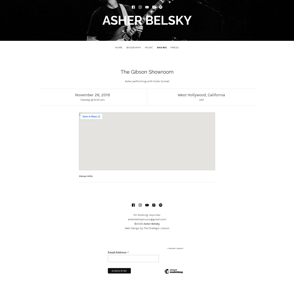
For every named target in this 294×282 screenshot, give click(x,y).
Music (149, 47)
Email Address (118, 252)
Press (175, 47)
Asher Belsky (147, 20)
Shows (162, 47)
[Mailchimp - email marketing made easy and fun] (173, 273)
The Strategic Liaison (156, 228)
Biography (134, 47)
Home (118, 47)
